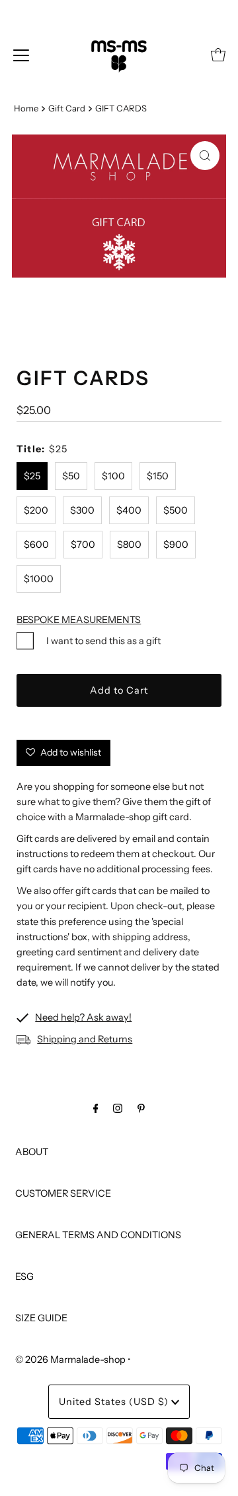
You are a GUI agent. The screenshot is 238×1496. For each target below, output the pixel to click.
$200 (36, 510)
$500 (175, 510)
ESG (24, 1276)
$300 (82, 510)
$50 (71, 476)
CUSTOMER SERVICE (63, 1193)
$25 (32, 476)
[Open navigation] (21, 54)
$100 (113, 476)
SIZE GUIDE (41, 1318)
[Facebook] (96, 1108)
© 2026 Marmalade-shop (70, 1359)
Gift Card (66, 108)
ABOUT (31, 1152)
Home (26, 108)
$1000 (39, 579)
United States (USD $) (115, 1402)
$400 (128, 510)
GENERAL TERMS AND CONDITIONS (98, 1235)
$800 (129, 545)
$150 (158, 476)
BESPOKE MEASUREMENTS (79, 620)
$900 (175, 545)
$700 (83, 545)
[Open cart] (218, 54)
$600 (36, 545)
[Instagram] (117, 1108)
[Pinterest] (141, 1108)
